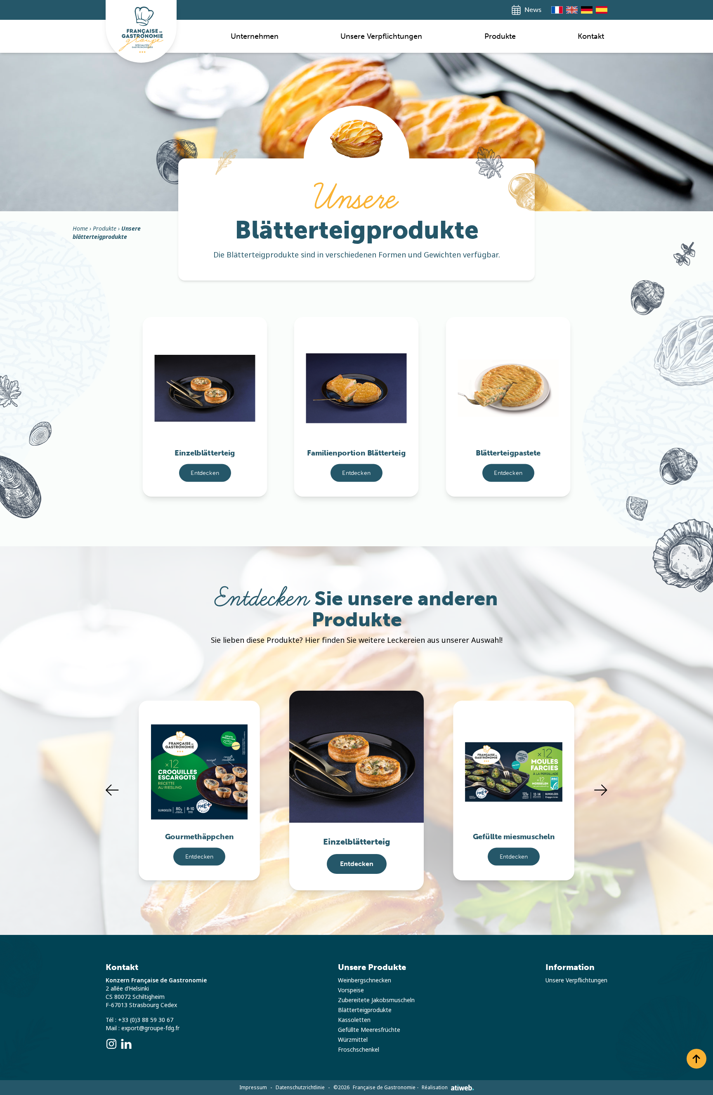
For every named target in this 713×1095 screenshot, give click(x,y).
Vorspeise (351, 990)
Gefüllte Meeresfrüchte (369, 1030)
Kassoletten (354, 1020)
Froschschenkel (358, 1049)
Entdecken (205, 472)
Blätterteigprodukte (365, 1010)
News (532, 10)
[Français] (557, 10)
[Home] (141, 30)
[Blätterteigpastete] (508, 376)
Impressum (253, 1087)
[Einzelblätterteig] (205, 376)
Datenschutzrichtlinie (300, 1087)
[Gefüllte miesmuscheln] (513, 760)
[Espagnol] (601, 10)
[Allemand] (587, 10)
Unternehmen (255, 36)
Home (80, 228)
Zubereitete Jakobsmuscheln (376, 1000)
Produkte (500, 36)
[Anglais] (572, 10)
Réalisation (435, 1087)
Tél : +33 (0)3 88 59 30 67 (139, 1020)
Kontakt (591, 36)
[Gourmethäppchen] (199, 760)
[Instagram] (111, 1044)
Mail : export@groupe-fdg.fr (142, 1028)
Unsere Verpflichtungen (381, 36)
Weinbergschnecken (364, 980)
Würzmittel (353, 1040)
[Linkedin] (126, 1044)
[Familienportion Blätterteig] (356, 376)
